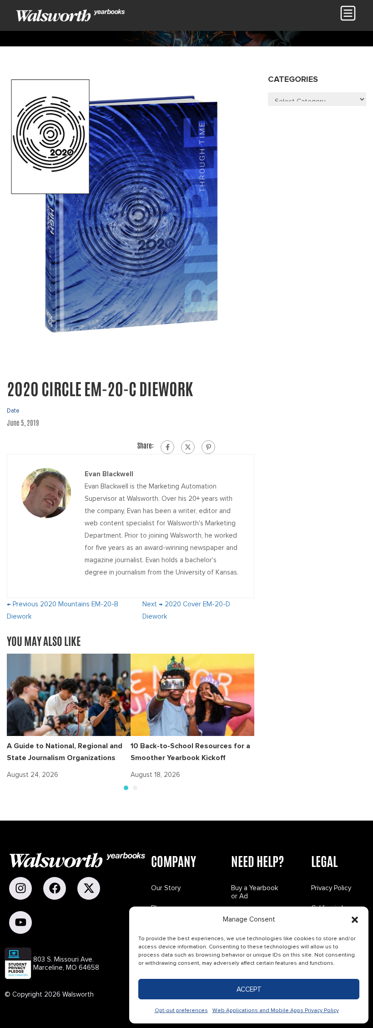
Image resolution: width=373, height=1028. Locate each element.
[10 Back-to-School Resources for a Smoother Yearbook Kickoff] (192, 694)
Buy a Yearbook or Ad (254, 892)
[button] (354, 919)
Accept (249, 989)
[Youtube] (20, 922)
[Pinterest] (208, 447)
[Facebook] (167, 447)
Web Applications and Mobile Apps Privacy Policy (275, 1010)
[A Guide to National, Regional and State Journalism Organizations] (69, 694)
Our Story (166, 888)
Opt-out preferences (181, 1010)
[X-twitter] (88, 888)
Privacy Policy (331, 888)
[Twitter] (188, 447)
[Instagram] (20, 888)
